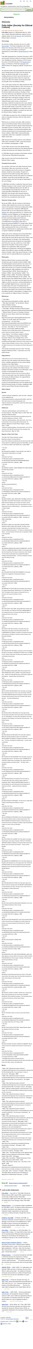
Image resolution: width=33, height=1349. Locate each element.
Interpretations (9, 17)
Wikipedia (16, 14)
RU (21, 1)
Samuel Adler (5, 46)
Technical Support (9, 1318)
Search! (29, 9)
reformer (19, 36)
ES (27, 1)
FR (30, 1)
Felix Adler (5, 1193)
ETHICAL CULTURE (7, 1218)
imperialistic (15, 221)
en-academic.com (6, 3)
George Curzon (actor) (10, 1185)
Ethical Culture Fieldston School (11, 1242)
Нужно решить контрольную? (18, 1183)
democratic (5, 223)
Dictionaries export (4, 1321)
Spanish (4, 212)
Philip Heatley (26, 1185)
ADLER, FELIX (6, 1267)
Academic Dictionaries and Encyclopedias (15, 6)
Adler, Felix (5, 1279)
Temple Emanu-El (23, 51)
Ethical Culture (6, 1205)
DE (24, 1)
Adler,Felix (5, 1304)
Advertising (16, 1318)
